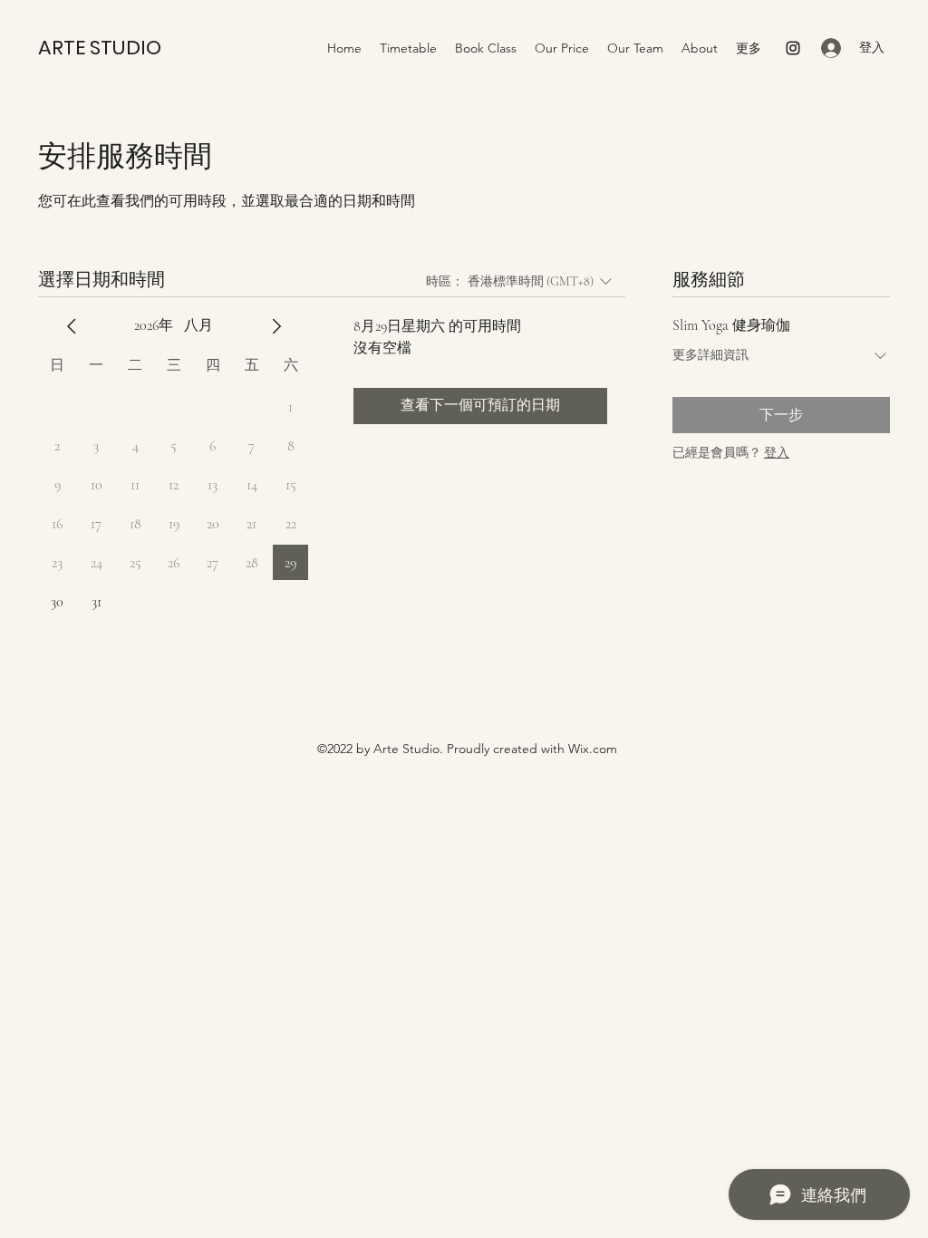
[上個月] (71, 326)
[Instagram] (793, 48)
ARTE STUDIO (99, 48)
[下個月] (276, 326)
